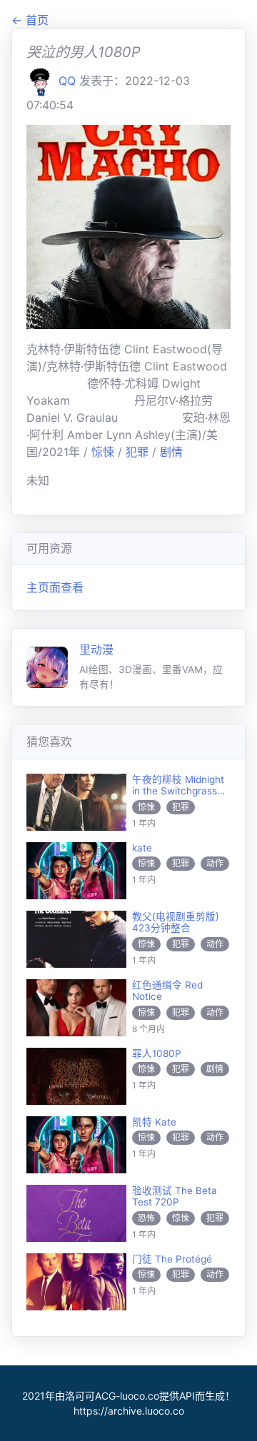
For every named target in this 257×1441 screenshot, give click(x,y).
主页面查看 (55, 587)
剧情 (171, 452)
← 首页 (30, 20)
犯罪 (139, 452)
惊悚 (104, 452)
